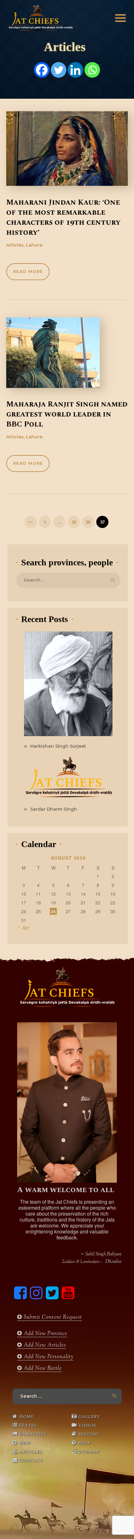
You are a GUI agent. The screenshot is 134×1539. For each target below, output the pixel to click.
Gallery (89, 1416)
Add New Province (44, 1333)
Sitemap (88, 1451)
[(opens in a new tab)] (67, 148)
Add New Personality (47, 1356)
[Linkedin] (75, 70)
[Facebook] (42, 70)
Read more (28, 271)
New (24, 1443)
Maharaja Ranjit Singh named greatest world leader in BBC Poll (66, 414)
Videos (87, 1425)
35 (76, 522)
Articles (30, 1451)
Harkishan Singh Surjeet (58, 746)
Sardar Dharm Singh (53, 809)
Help (84, 1443)
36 (90, 522)
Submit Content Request (52, 1317)
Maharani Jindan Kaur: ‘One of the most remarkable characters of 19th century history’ (63, 217)
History (88, 1434)
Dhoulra (113, 1262)
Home (26, 1416)
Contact (31, 1460)
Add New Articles (44, 1345)
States (27, 1425)
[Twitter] (58, 70)
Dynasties (32, 1434)
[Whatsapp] (92, 70)
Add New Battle (42, 1368)
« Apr (24, 927)
